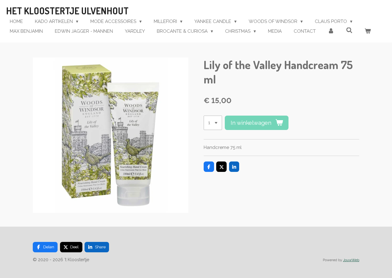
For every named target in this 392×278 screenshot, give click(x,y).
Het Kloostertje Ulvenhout (67, 11)
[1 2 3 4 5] (213, 123)
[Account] (331, 31)
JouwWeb (351, 260)
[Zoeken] (349, 30)
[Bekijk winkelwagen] (368, 31)
